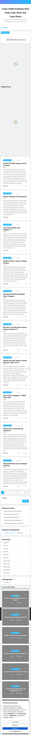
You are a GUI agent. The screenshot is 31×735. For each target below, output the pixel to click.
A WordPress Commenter (9, 533)
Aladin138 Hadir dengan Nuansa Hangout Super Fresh (15, 361)
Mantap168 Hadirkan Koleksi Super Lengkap (14, 295)
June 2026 (5, 548)
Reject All (15, 725)
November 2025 (6, 570)
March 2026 (6, 557)
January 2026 (6, 563)
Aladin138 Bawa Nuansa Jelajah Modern (12, 520)
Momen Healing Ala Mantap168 (14, 197)
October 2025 (6, 573)
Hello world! (20, 533)
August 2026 (6, 542)
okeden (18, 186)
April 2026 (5, 554)
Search (4, 498)
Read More (5, 186)
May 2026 (5, 551)
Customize (15, 722)
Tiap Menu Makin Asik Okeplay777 (11, 229)
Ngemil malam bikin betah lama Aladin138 (15, 617)
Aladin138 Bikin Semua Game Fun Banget (15, 671)
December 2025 (6, 566)
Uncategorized (7, 160)
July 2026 (5, 545)
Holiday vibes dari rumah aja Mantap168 (15, 635)
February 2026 (6, 560)
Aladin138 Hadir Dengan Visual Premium (16, 39)
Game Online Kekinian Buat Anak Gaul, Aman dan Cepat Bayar (15, 13)
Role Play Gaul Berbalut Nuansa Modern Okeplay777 (15, 328)
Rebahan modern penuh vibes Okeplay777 (15, 653)
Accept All (15, 728)
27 (18, 492)
